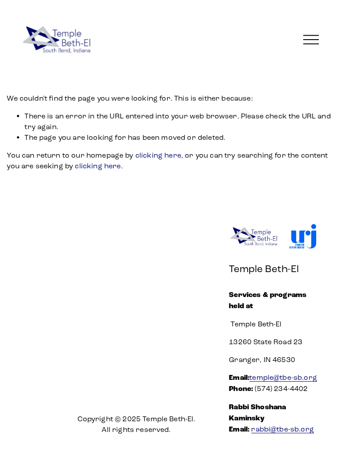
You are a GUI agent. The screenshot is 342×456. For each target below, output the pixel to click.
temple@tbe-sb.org (283, 377)
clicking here (158, 155)
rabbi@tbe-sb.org (282, 429)
